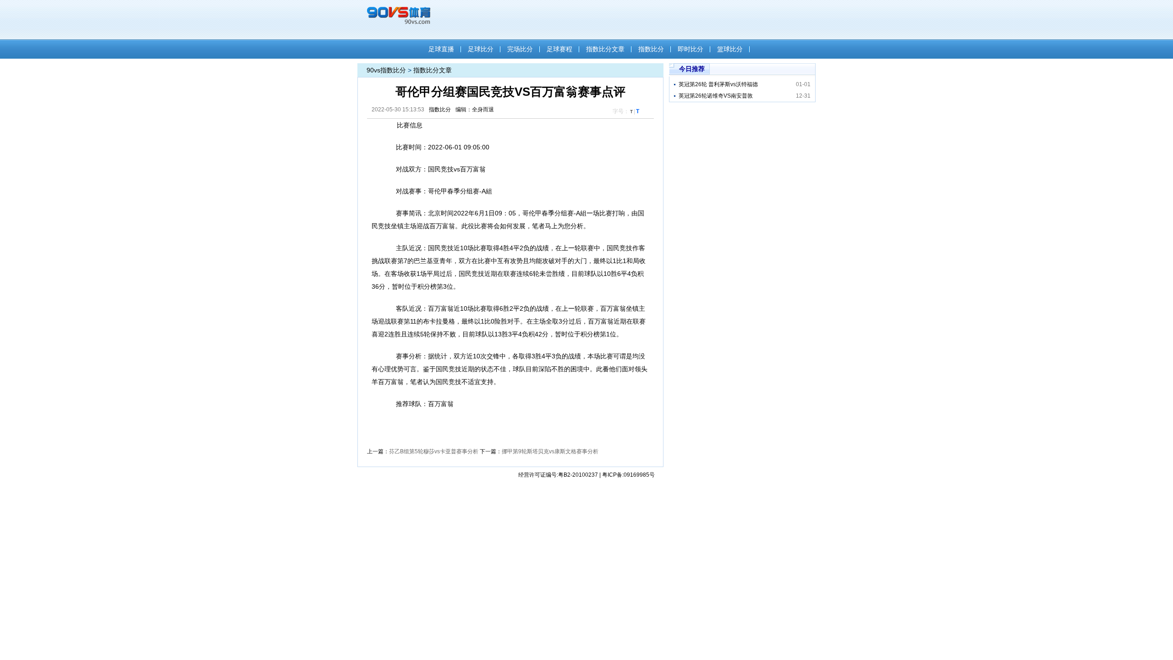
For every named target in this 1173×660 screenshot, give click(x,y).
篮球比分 (730, 49)
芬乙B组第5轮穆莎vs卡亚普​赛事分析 (433, 451)
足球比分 (480, 49)
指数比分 (651, 49)
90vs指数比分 (386, 70)
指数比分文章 (605, 49)
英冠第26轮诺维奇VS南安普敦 (716, 96)
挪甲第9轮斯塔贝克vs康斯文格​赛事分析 (550, 451)
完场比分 (520, 49)
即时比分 (690, 49)
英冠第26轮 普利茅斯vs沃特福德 (718, 84)
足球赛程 (559, 49)
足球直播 (441, 49)
